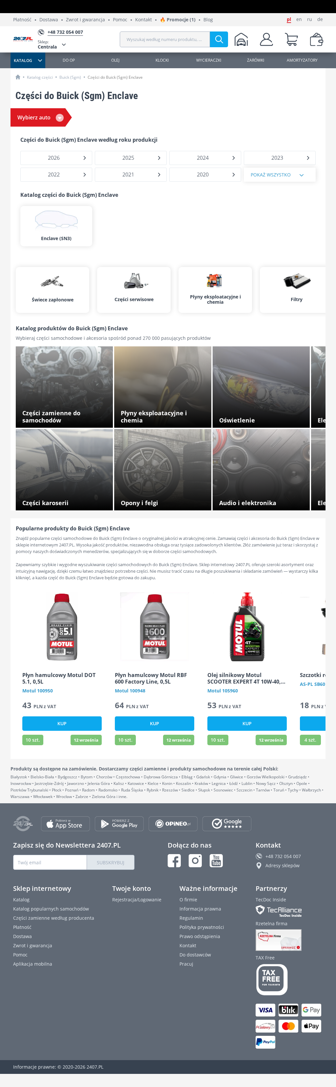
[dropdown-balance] (316, 39)
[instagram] (195, 860)
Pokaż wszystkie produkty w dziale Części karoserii (67, 500)
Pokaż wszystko (271, 175)
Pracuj (186, 964)
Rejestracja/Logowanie (136, 899)
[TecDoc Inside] (289, 911)
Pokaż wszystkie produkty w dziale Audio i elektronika (263, 500)
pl (289, 19)
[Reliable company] (289, 940)
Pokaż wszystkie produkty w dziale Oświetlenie (256, 418)
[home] (17, 76)
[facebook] (174, 860)
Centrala (47, 44)
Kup (62, 723)
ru (309, 19)
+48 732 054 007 (283, 856)
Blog (208, 20)
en (299, 19)
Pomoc (120, 20)
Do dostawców (195, 955)
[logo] (25, 39)
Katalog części (40, 77)
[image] (62, 626)
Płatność (22, 20)
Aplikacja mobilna (32, 964)
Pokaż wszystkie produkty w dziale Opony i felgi (166, 500)
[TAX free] (289, 979)
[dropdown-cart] (291, 39)
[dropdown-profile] (266, 39)
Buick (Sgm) (70, 77)
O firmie (188, 899)
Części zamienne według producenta (53, 918)
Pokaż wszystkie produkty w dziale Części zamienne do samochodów (67, 418)
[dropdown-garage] (241, 39)
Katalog (21, 899)
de (320, 19)
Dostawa (48, 20)
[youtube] (216, 860)
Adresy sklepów (282, 865)
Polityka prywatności (201, 927)
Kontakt (143, 20)
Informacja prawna (200, 909)
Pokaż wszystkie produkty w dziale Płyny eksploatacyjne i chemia (164, 418)
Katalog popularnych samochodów (51, 909)
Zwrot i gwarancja (85, 20)
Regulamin (191, 918)
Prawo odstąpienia (199, 936)
